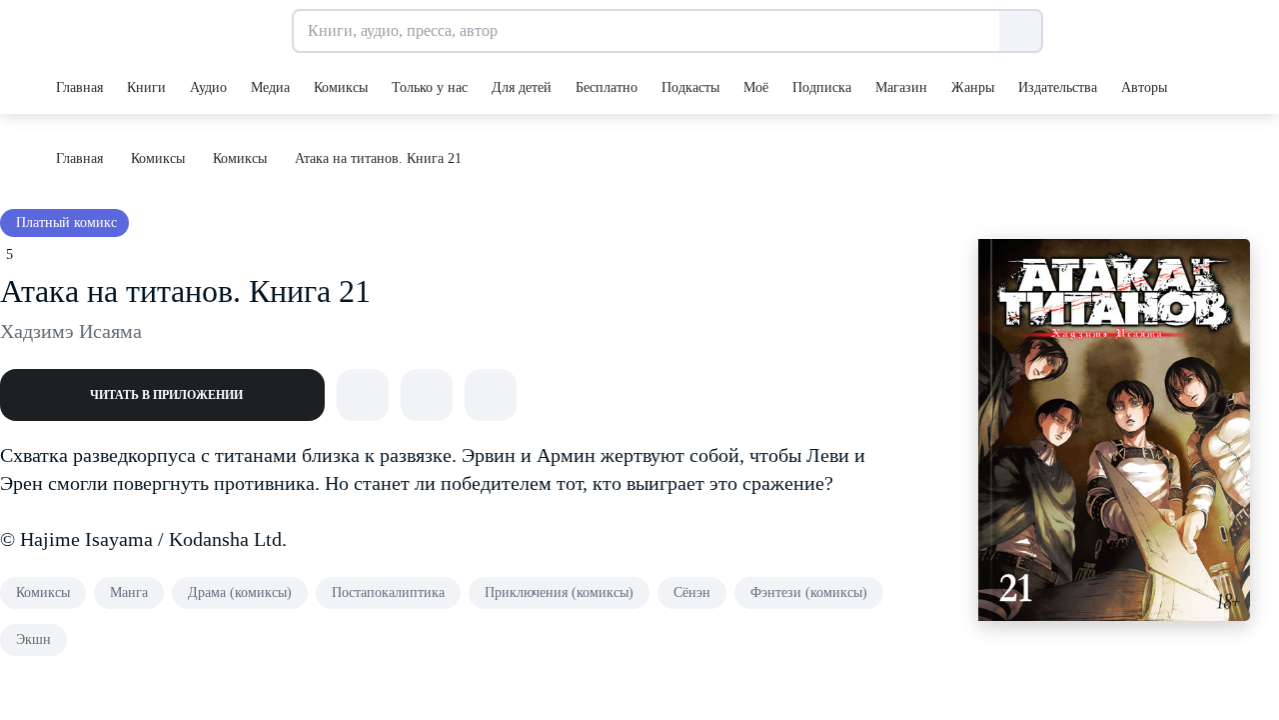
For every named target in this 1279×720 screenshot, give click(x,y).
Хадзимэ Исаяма (71, 331)
